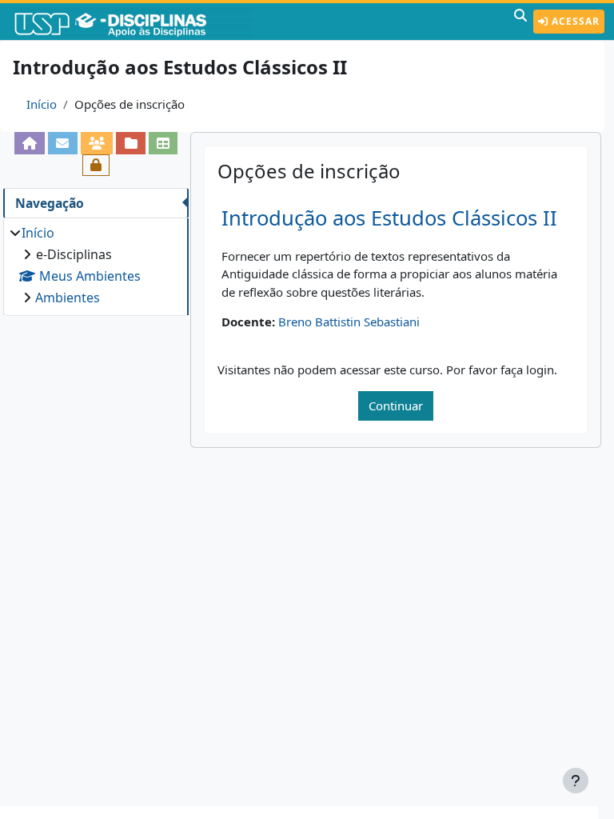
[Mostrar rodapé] (575, 780)
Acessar (574, 21)
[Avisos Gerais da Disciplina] (63, 143)
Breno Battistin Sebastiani (349, 322)
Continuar (396, 405)
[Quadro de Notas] (163, 143)
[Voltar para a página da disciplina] (30, 143)
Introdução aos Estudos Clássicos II (389, 218)
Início (41, 104)
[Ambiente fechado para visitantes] (96, 165)
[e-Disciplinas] (134, 21)
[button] (520, 22)
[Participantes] (97, 143)
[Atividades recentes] (131, 143)
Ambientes (67, 297)
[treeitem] (95, 265)
